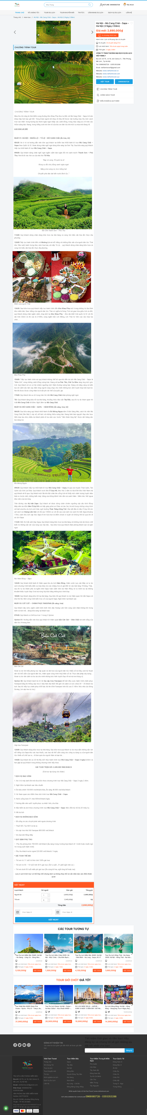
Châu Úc (116, 1074)
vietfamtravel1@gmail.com (28, 1085)
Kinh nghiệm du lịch (51, 1077)
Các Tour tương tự (73, 929)
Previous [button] (14, 32)
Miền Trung (94, 1082)
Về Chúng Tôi (48, 1065)
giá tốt (73, 980)
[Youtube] (24, 1045)
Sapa (69, 1062)
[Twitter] (20, 1045)
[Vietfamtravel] (27, 1065)
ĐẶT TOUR (37, 970)
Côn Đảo (93, 1067)
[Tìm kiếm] (89, 5)
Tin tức (81, 12)
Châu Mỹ (116, 1080)
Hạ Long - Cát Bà (73, 1083)
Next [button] (92, 32)
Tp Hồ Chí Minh (95, 1076)
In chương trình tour (108, 35)
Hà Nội (69, 1068)
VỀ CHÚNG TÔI (33, 12)
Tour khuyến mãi (67, 12)
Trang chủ (19, 12)
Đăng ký (129, 1050)
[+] (49, 894)
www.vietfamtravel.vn (111, 71)
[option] (53, 32)
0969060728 (123, 82)
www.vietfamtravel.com (111, 74)
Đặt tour (105, 82)
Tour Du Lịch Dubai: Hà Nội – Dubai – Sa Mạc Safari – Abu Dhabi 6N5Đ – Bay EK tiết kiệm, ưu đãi (58, 1008)
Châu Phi (116, 1077)
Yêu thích (129, 5)
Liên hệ (129, 12)
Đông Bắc (70, 1071)
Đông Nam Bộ (95, 1073)
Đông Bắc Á (117, 1065)
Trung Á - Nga (118, 1083)
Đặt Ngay (54, 920)
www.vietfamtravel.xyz (111, 77)
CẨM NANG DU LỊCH (95, 12)
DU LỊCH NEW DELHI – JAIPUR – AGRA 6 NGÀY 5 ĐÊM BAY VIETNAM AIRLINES (88, 1008)
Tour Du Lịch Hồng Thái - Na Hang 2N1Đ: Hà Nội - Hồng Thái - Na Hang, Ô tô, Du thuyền (118, 957)
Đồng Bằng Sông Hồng (75, 1087)
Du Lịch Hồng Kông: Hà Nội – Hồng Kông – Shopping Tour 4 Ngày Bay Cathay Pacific (117, 1008)
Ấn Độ (115, 1068)
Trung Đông (117, 1087)
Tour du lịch (49, 12)
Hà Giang (70, 1077)
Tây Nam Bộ (94, 1070)
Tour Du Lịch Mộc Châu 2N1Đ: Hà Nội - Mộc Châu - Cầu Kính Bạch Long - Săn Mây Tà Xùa (57, 957)
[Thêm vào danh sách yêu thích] (132, 23)
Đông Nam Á (117, 1062)
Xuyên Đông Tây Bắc (74, 1074)
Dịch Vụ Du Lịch (49, 1080)
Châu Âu (116, 1071)
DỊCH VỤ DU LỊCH (114, 12)
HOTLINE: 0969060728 (111, 5)
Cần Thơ (93, 1079)
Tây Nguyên (94, 1086)
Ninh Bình (70, 1080)
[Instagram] (29, 1045)
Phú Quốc (93, 1064)
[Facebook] (15, 1045)
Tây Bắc (70, 1065)
